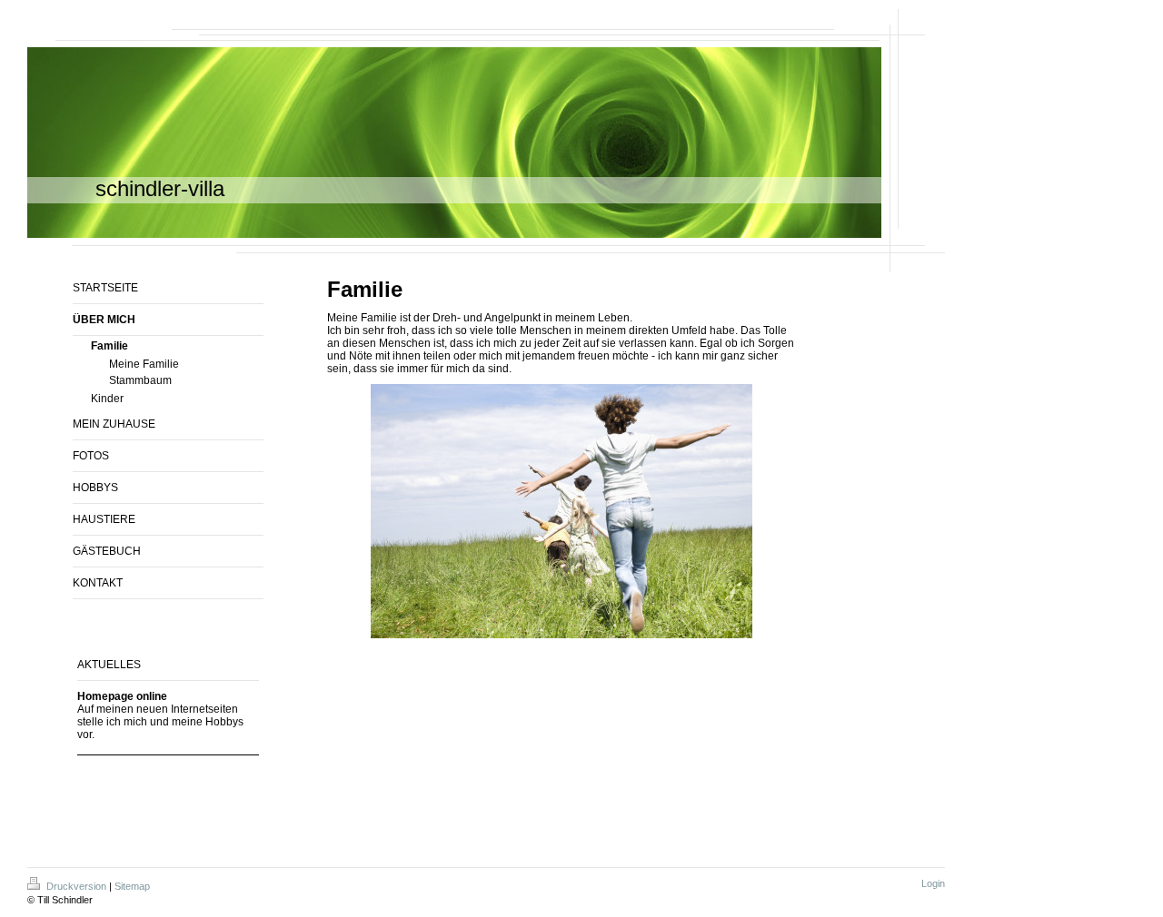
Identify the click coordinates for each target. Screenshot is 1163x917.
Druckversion (76, 886)
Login (933, 883)
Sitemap (132, 886)
